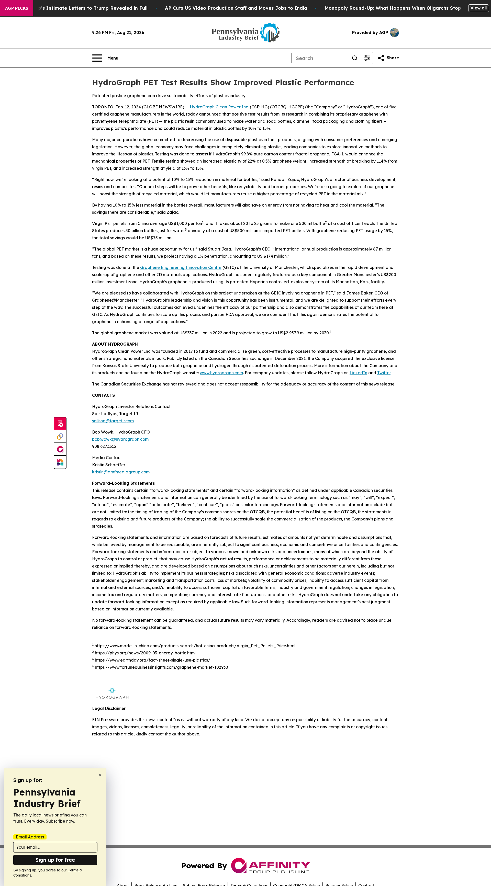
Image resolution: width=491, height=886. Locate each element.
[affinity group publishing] (60, 449)
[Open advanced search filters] (367, 58)
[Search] (355, 58)
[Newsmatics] (60, 462)
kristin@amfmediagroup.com (121, 471)
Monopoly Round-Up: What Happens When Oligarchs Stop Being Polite (408, 8)
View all (479, 7)
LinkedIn (358, 372)
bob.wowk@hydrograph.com (120, 439)
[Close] (99, 775)
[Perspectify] (60, 436)
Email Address (30, 836)
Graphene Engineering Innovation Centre (180, 267)
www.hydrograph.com (221, 372)
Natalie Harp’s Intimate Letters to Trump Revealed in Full (79, 8)
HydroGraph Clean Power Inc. (219, 106)
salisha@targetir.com (113, 420)
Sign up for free (55, 860)
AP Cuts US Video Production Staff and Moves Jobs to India (236, 8)
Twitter (383, 372)
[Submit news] (60, 423)
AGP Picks (16, 8)
